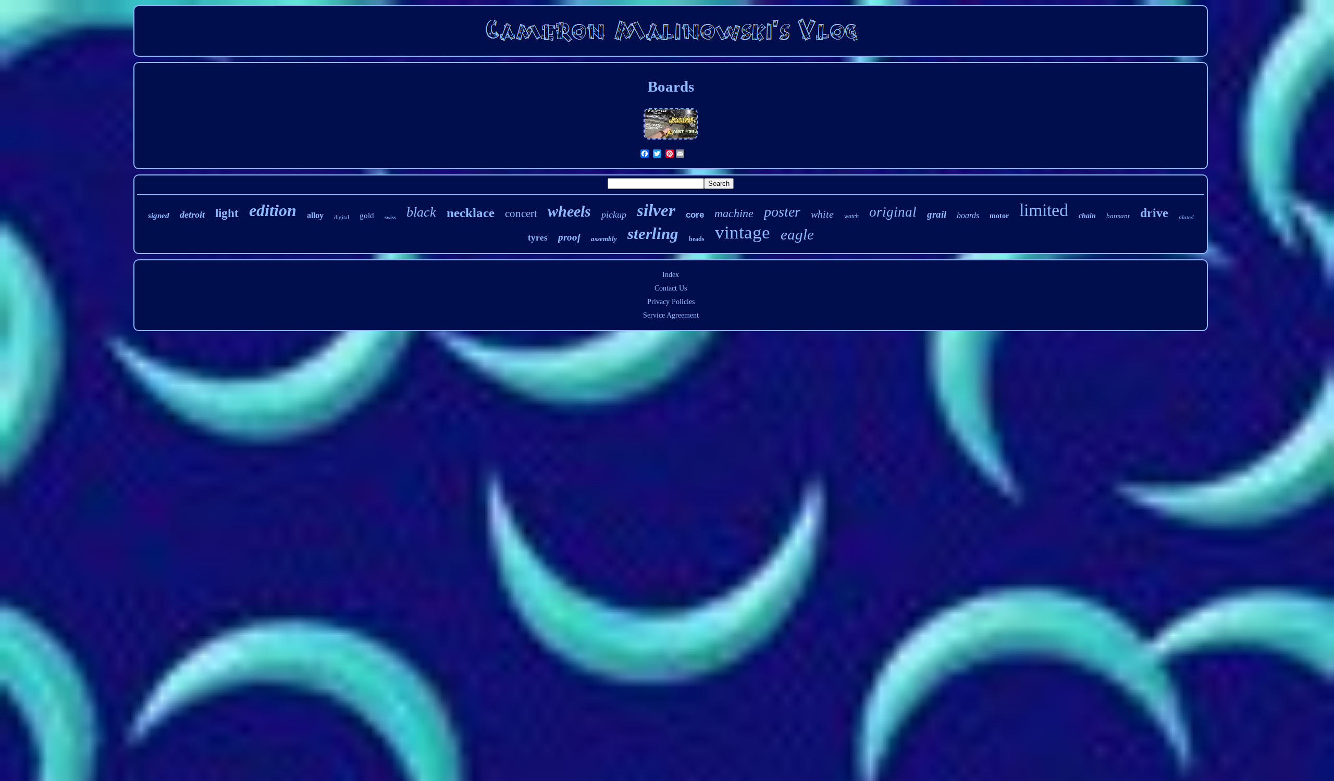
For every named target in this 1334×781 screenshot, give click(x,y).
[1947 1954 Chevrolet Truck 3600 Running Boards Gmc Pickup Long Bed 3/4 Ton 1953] (670, 140)
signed (158, 215)
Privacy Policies (671, 302)
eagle (797, 234)
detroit (192, 214)
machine (734, 213)
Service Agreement (671, 315)
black (421, 212)
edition (273, 210)
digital (341, 217)
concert (521, 213)
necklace (471, 213)
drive (1154, 213)
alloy (315, 215)
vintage (742, 232)
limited (1043, 210)
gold (367, 215)
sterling (652, 233)
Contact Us (670, 288)
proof (569, 237)
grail (936, 214)
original (893, 212)
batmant (1118, 216)
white (822, 214)
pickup (613, 214)
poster (782, 212)
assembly (604, 239)
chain (1087, 216)
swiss (390, 217)
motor (999, 216)
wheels (569, 211)
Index (670, 275)
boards (968, 215)
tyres (538, 238)
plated (1186, 217)
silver (656, 210)
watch (851, 216)
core (695, 215)
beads (697, 239)
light (227, 213)
